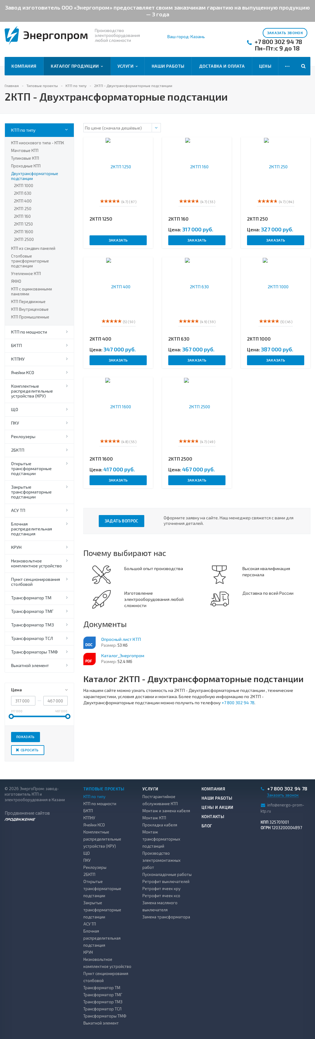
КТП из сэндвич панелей (33, 248)
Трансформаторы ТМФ (34, 651)
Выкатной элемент (30, 665)
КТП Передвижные (28, 301)
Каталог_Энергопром (122, 655)
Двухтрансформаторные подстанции (34, 176)
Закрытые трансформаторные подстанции (31, 491)
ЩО (14, 409)
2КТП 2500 (24, 239)
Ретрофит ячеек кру (161, 888)
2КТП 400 (23, 200)
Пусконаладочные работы (167, 874)
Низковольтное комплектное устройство (36, 563)
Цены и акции (217, 807)
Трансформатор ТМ (31, 597)
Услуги (127, 66)
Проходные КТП (26, 165)
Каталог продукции (76, 66)
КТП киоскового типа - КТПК (37, 142)
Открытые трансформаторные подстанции (31, 468)
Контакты (212, 816)
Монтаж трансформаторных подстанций (161, 839)
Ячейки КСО (22, 372)
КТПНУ (18, 359)
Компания (23, 66)
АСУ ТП (18, 510)
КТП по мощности (29, 331)
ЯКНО (16, 281)
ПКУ (15, 423)
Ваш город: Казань (186, 36)
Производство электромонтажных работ (161, 860)
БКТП (16, 345)
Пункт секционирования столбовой (35, 582)
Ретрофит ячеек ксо (161, 895)
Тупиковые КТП (25, 158)
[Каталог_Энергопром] (89, 659)
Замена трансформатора (166, 916)
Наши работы (168, 66)
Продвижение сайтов (27, 813)
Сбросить (30, 750)
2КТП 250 (22, 208)
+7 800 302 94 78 (278, 41)
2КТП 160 (22, 216)
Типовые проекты (104, 788)
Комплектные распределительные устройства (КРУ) (32, 390)
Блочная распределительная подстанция (31, 528)
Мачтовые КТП (24, 150)
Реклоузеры (23, 436)
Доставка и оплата (222, 66)
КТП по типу (23, 130)
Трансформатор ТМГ (32, 611)
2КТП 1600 (23, 231)
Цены (265, 66)
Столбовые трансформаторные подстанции (30, 261)
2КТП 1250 (23, 224)
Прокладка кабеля (159, 824)
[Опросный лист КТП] (89, 643)
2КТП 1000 (23, 185)
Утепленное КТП (26, 273)
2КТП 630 (22, 193)
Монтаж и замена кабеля (166, 810)
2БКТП (17, 450)
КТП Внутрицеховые (30, 309)
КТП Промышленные (30, 316)
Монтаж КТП (154, 817)
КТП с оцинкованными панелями (31, 291)
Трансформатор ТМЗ (32, 624)
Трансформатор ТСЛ (32, 638)
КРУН (16, 547)
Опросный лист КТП (121, 639)
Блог (206, 825)
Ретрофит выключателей (165, 881)
